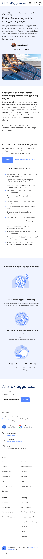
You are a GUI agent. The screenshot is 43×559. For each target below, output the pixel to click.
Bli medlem (6, 507)
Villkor (23, 481)
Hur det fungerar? (8, 391)
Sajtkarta (5, 491)
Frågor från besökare (9, 517)
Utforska (24, 462)
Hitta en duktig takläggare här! (24, 159)
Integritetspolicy (7, 486)
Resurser (24, 536)
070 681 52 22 (11, 435)
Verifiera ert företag (28, 512)
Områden (25, 476)
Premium (24, 526)
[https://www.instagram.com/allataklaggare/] (7, 553)
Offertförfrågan (27, 466)
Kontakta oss (6, 471)
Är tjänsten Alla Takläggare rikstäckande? (21, 217)
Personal (24, 471)
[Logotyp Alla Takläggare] (18, 386)
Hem (3, 462)
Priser (23, 531)
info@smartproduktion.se (14, 441)
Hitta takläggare (8, 395)
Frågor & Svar (6, 476)
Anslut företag (26, 507)
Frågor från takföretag (29, 522)
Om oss (4, 466)
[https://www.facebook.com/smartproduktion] (3, 553)
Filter (4, 481)
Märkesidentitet (27, 486)
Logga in (5, 502)
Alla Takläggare (6, 419)
